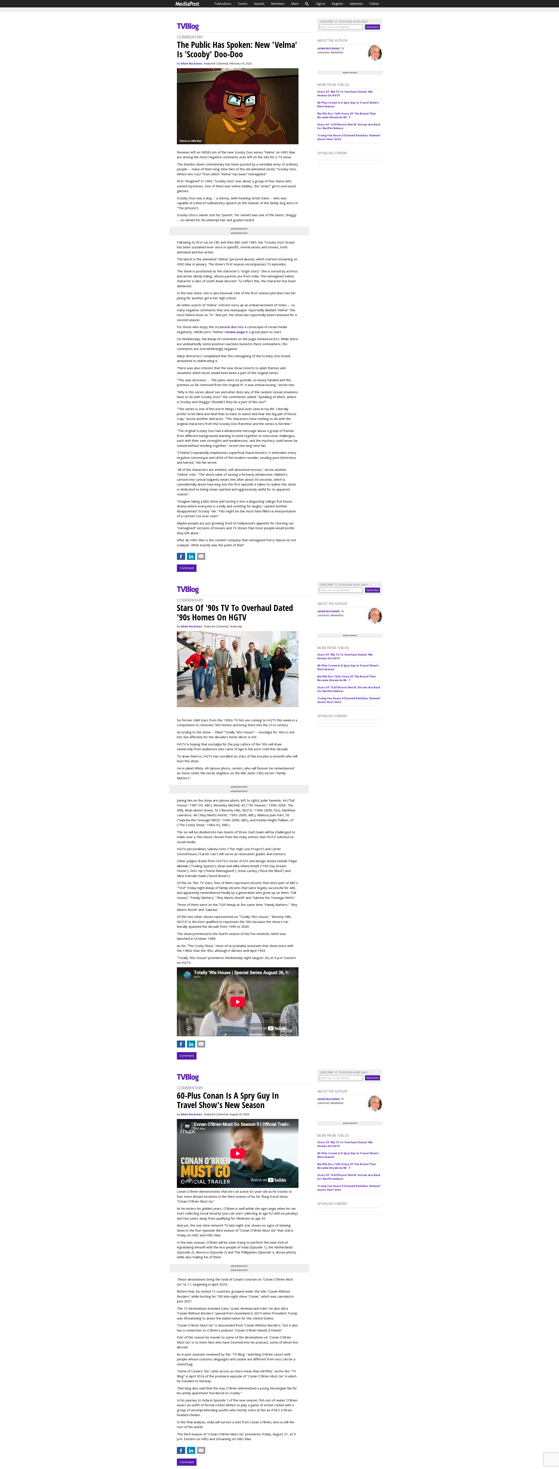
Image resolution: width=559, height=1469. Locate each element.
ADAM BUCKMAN (328, 48)
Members (278, 4)
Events (242, 4)
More (295, 4)
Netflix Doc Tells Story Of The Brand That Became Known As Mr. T (346, 115)
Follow (374, 4)
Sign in (320, 4)
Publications (222, 4)
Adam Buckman (191, 63)
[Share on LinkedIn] (191, 556)
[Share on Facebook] (181, 556)
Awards (259, 4)
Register (337, 4)
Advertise (356, 4)
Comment (187, 568)
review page (234, 332)
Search (307, 3)
